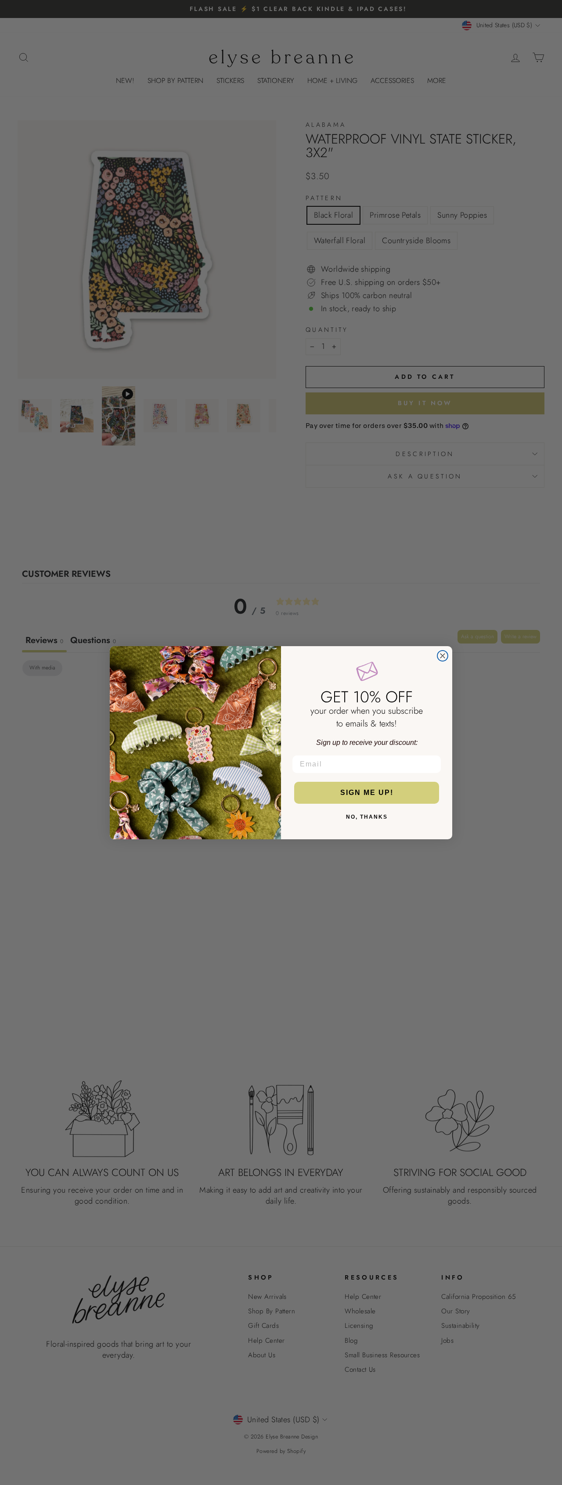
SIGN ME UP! (366, 792)
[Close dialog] (442, 656)
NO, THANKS (367, 817)
